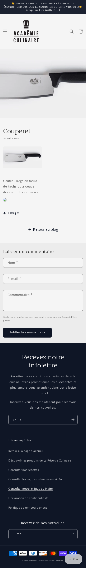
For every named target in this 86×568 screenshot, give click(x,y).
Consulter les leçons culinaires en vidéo (35, 479)
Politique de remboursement (27, 507)
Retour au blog (45, 230)
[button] (5, 31)
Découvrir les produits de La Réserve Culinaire (39, 460)
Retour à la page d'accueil (25, 451)
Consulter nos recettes (23, 470)
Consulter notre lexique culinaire (30, 488)
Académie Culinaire (37, 561)
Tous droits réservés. (55, 561)
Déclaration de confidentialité (28, 498)
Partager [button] (13, 213)
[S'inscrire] (72, 419)
